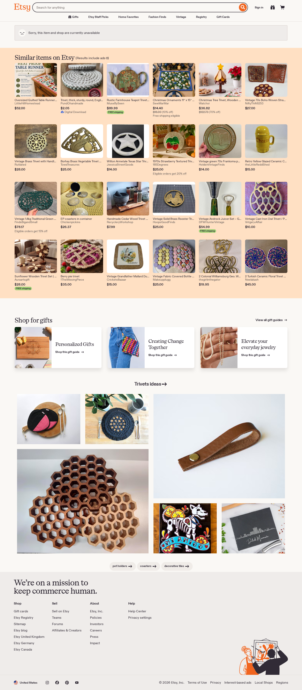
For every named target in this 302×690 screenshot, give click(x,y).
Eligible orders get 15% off (31, 231)
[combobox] (135, 7)
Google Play (59, 663)
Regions (282, 682)
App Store (27, 663)
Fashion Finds (157, 16)
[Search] (243, 7)
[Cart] (282, 7)
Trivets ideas (147, 384)
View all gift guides (269, 320)
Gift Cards (223, 16)
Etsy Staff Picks (98, 16)
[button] (25, 682)
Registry (201, 16)
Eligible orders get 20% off (170, 173)
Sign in (259, 7)
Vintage (181, 16)
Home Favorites (128, 16)
